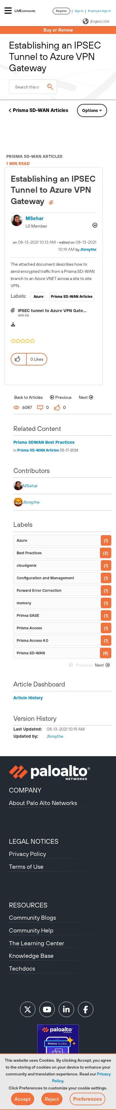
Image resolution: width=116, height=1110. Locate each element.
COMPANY (25, 790)
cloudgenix (26, 565)
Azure (38, 297)
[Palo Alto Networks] (58, 772)
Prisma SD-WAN (31, 653)
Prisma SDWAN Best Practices (43, 442)
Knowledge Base (31, 955)
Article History (28, 697)
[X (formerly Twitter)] (27, 1009)
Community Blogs (32, 917)
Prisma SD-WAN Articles (40, 110)
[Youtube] (47, 1009)
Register (61, 11)
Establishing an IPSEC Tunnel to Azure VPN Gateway (53, 190)
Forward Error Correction (39, 590)
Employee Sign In (99, 11)
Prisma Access (29, 628)
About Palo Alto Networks (43, 802)
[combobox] (33, 87)
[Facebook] (85, 1009)
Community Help (31, 930)
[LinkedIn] (66, 1009)
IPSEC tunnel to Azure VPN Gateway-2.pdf (61, 310)
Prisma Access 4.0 (32, 640)
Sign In (79, 11)
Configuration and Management (45, 578)
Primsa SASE (28, 615)
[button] (22, 1099)
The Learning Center (36, 943)
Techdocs (22, 968)
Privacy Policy (27, 853)
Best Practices (29, 553)
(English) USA (99, 21)
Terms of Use (26, 866)
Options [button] (90, 110)
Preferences (87, 1099)
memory (24, 603)
